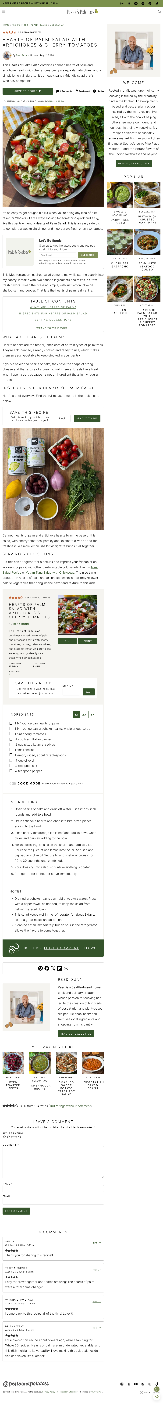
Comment (11, 1145)
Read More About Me (75, 1033)
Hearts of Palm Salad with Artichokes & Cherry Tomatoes (147, 317)
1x (76, 714)
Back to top (152, 1392)
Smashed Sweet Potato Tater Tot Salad (66, 1088)
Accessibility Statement (67, 1392)
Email (68, 685)
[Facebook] (142, 3)
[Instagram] (121, 3)
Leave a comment (61, 948)
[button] (4, 32)
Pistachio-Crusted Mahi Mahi (147, 219)
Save (88, 692)
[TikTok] (156, 3)
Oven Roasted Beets (13, 1085)
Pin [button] (67, 641)
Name (8, 1184)
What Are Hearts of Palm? (53, 307)
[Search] (159, 11)
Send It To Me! (87, 418)
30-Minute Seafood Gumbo (147, 266)
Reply (97, 1243)
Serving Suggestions (53, 319)
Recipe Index (20, 25)
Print (88, 641)
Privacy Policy (48, 1392)
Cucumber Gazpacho (120, 265)
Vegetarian (57, 25)
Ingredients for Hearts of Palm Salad (53, 313)
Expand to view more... (53, 328)
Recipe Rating (13, 1133)
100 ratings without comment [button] (70, 1106)
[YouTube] (135, 3)
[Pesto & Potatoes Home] (83, 11)
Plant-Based (39, 25)
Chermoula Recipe (41, 1087)
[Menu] (3, 11)
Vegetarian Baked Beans (94, 1085)
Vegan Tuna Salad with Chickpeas (50, 572)
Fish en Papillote (120, 311)
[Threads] (128, 3)
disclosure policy (55, 101)
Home (6, 25)
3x (92, 714)
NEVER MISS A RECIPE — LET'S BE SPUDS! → (30, 3)
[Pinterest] (149, 3)
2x (84, 714)
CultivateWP (96, 1392)
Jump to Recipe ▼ (27, 91)
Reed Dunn (22, 55)
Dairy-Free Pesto (120, 221)
